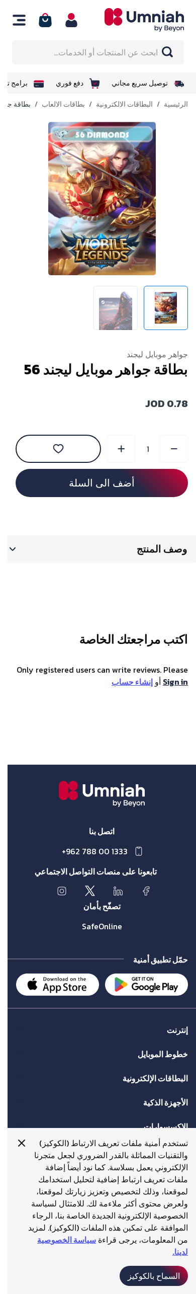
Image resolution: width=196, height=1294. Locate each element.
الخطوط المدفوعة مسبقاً (144, 1064)
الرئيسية (168, 105)
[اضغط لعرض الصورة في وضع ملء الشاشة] (94, 199)
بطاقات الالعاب (55, 105)
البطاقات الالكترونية (116, 105)
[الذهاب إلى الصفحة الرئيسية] (129, 20)
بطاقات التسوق (158, 1088)
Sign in (167, 682)
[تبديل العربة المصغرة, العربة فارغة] (38, 20)
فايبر (173, 1039)
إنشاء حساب (124, 682)
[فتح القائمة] (12, 20)
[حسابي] (64, 20)
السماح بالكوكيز (146, 1276)
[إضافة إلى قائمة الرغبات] (50, 449)
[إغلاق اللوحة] (14, 1143)
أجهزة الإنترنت (159, 1112)
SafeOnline (94, 926)
